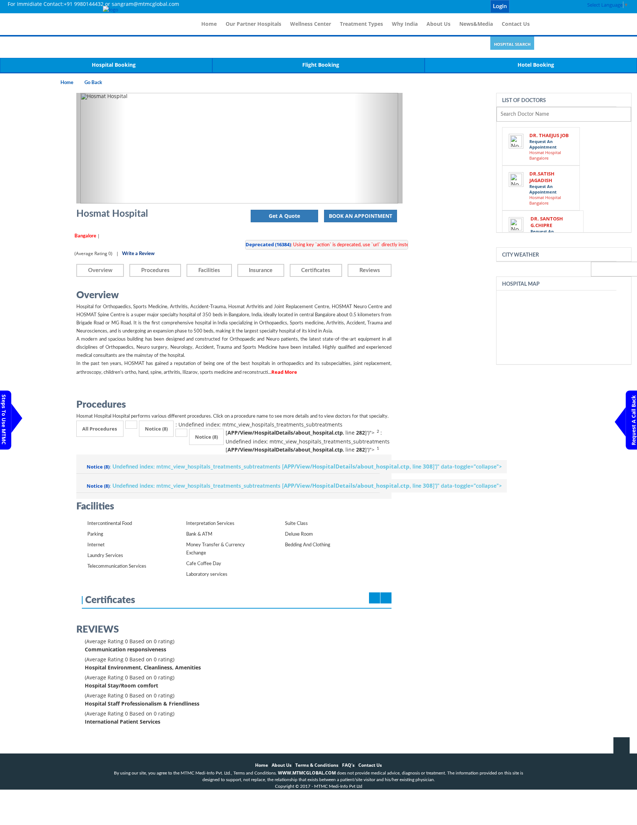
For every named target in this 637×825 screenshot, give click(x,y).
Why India (405, 23)
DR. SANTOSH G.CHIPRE (546, 222)
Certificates (315, 270)
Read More (284, 372)
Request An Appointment (543, 144)
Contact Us (516, 23)
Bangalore (85, 236)
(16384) (268, 244)
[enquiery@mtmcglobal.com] (515, 6)
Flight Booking (320, 64)
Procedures (155, 270)
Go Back (93, 82)
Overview (100, 270)
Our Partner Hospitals (253, 23)
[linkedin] (539, 6)
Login (500, 6)
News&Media (476, 23)
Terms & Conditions (316, 765)
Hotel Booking (536, 64)
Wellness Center (310, 23)
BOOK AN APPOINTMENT (360, 215)
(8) (156, 428)
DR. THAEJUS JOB (549, 135)
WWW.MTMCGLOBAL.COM (307, 773)
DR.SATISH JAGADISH (541, 177)
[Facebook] (523, 6)
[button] (100, 148)
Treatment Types (361, 23)
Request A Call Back (633, 420)
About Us (438, 23)
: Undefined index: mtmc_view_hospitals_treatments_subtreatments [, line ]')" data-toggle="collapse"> (294, 466)
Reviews (369, 270)
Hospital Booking (114, 64)
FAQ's (348, 765)
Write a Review (138, 253)
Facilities (209, 270)
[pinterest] (547, 6)
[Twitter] (531, 6)
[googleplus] (556, 6)
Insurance (260, 270)
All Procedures (99, 428)
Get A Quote (284, 215)
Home (209, 23)
